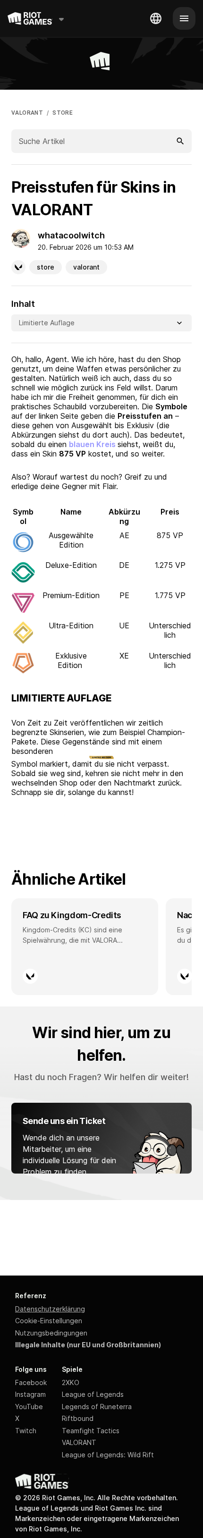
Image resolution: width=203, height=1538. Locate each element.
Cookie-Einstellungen (48, 1321)
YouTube (29, 1407)
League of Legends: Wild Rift (108, 1455)
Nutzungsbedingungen (51, 1333)
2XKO (70, 1382)
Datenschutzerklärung (50, 1309)
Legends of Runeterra (97, 1407)
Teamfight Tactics (90, 1431)
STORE (62, 113)
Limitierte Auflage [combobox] (47, 323)
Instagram (30, 1394)
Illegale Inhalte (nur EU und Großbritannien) (88, 1345)
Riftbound (77, 1418)
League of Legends (93, 1394)
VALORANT (27, 113)
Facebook (31, 1382)
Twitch (25, 1431)
